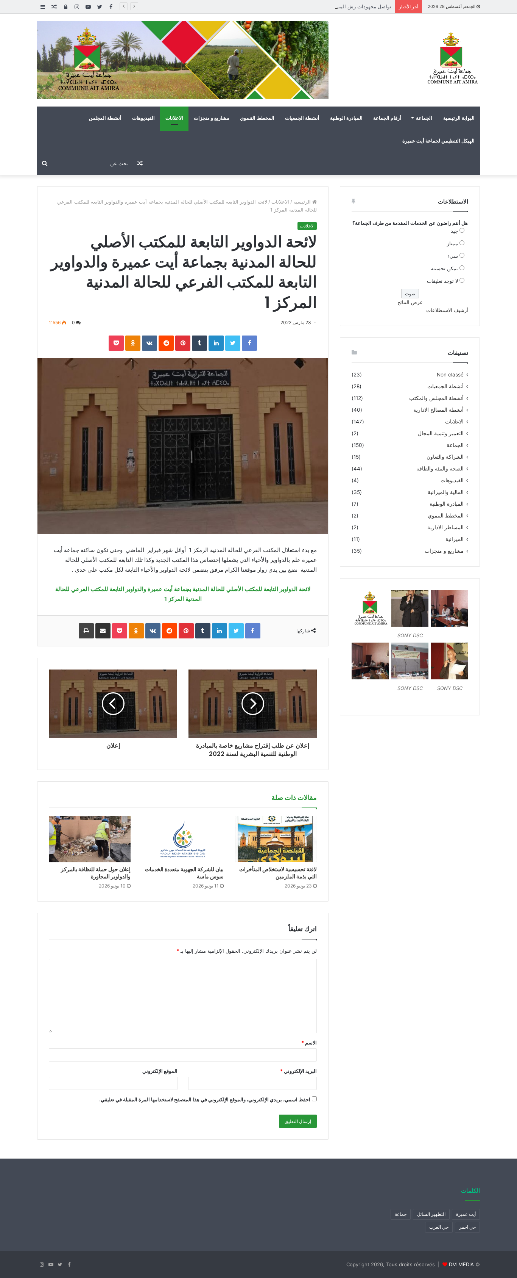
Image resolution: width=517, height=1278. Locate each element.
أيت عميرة (466, 1214)
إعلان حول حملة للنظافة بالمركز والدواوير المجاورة (96, 873)
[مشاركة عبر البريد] (103, 630)
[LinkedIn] (216, 343)
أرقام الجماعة (387, 118)
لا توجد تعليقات (442, 281)
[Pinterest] (182, 343)
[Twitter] (232, 343)
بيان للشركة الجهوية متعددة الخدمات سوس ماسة (184, 873)
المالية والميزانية (446, 492)
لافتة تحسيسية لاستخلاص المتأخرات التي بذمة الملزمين (278, 873)
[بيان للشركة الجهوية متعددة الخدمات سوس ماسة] (183, 839)
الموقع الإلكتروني (160, 1071)
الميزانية (454, 539)
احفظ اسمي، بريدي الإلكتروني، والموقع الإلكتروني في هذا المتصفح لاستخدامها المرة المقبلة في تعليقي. (204, 1099)
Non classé (450, 375)
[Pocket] (116, 343)
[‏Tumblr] (199, 343)
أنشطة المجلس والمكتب (436, 398)
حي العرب (438, 1227)
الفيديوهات (143, 118)
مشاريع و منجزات (211, 118)
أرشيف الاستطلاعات (447, 310)
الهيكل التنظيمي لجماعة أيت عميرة (438, 141)
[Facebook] (249, 343)
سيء (452, 256)
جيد (454, 231)
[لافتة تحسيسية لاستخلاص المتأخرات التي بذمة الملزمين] (276, 839)
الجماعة (424, 118)
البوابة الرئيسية (459, 118)
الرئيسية (302, 202)
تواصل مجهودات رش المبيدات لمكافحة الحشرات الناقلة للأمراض (323, 6)
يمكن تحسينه (444, 268)
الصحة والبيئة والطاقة (440, 469)
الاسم (309, 1043)
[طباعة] (86, 630)
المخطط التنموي (257, 118)
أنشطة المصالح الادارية (438, 410)
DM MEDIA (461, 1264)
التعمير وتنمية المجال (441, 433)
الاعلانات (174, 118)
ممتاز (452, 243)
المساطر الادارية (445, 527)
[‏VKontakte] (149, 343)
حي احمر (467, 1227)
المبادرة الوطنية (346, 118)
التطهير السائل (431, 1214)
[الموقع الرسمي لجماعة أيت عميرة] (451, 58)
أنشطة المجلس (105, 118)
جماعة (400, 1214)
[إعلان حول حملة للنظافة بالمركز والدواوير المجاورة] (90, 839)
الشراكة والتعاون (445, 457)
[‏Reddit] (166, 343)
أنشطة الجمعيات (302, 118)
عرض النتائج (410, 302)
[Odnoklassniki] (132, 343)
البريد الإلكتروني (298, 1071)
